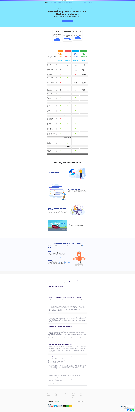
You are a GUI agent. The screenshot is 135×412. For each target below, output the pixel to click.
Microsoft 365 (56, 395)
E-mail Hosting (56, 393)
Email (56, 396)
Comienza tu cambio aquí (67, 20)
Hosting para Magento (67, 262)
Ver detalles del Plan (60, 60)
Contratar (60, 58)
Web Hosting (55, 390)
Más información (56, 39)
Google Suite (56, 394)
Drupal (61, 252)
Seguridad (73, 392)
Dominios (64, 392)
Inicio (48, 390)
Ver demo (60, 117)
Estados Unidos (51, 390)
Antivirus (72, 397)
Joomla (61, 257)
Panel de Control (65, 394)
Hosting (48, 392)
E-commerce (48, 395)
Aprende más (84, 245)
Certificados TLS (73, 394)
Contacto (91, 2)
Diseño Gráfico (81, 394)
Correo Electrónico (58, 392)
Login (88, 2)
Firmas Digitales (73, 395)
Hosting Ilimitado (49, 394)
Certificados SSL (73, 393)
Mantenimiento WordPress (82, 396)
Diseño (80, 392)
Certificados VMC (73, 396)
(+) (67, 411)
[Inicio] (46, 2)
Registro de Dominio (65, 393)
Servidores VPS (49, 396)
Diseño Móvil (81, 395)
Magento (59, 262)
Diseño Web (81, 393)
